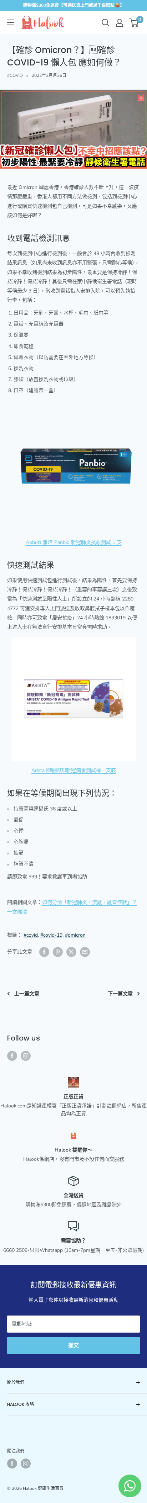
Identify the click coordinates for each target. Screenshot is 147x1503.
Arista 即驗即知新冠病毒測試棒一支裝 (73, 770)
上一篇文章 (26, 993)
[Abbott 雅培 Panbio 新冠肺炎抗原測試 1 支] (73, 467)
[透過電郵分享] (85, 952)
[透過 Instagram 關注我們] (26, 1056)
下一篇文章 (120, 993)
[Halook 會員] (119, 23)
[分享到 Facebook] (44, 952)
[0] (134, 22)
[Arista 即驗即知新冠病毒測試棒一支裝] (73, 699)
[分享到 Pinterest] (58, 952)
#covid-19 (51, 935)
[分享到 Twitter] (71, 952)
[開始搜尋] (106, 23)
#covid (31, 935)
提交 (73, 1345)
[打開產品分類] (10, 22)
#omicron (75, 935)
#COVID (15, 75)
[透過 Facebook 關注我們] (12, 1056)
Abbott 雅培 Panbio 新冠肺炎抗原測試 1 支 (74, 542)
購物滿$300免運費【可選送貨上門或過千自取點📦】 (73, 5)
